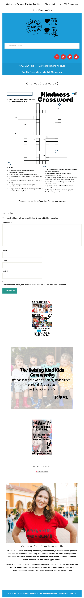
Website (5, 271)
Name (5, 250)
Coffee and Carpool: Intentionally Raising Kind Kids (42, 26)
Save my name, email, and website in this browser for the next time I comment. (34, 285)
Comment (7, 223)
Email (5, 261)
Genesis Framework (48, 593)
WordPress (63, 593)
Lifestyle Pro (30, 593)
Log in (73, 593)
